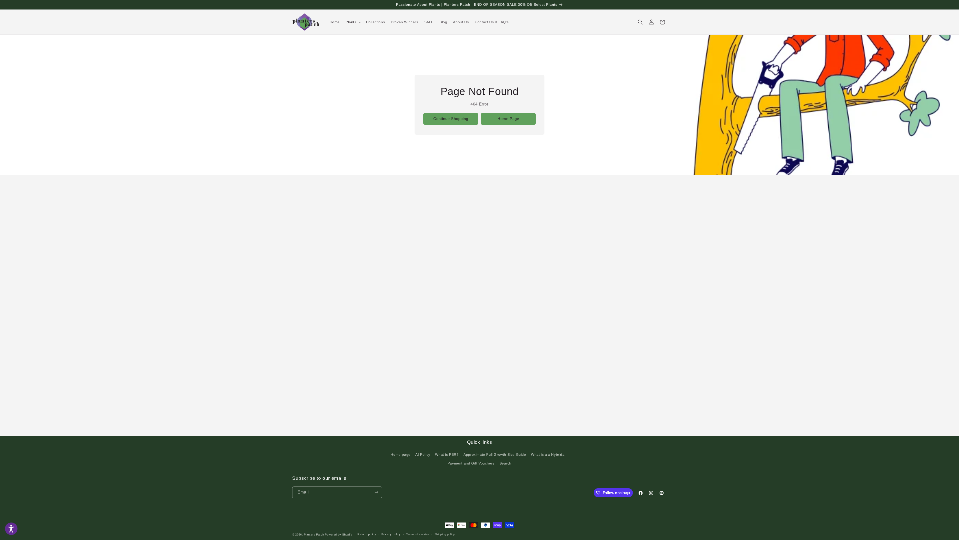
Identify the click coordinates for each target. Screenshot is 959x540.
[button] (353, 22)
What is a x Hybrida (547, 454)
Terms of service (417, 534)
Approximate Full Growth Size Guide (495, 454)
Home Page (508, 118)
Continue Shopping (450, 118)
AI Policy (422, 454)
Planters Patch (314, 534)
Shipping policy (445, 534)
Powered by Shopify (338, 534)
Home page (400, 454)
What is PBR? (447, 454)
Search (505, 463)
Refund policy (366, 534)
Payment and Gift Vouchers (471, 463)
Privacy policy (391, 534)
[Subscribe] (376, 492)
